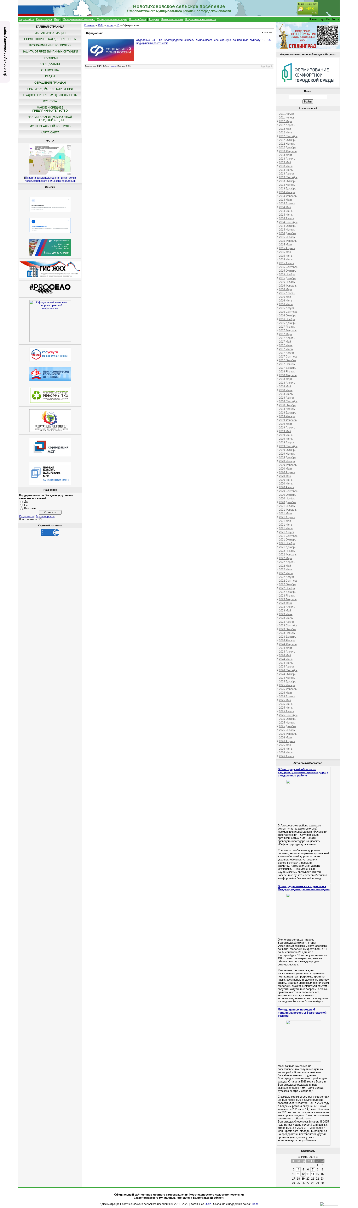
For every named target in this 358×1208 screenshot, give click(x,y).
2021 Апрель (287, 517)
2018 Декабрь (287, 412)
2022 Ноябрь (287, 588)
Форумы (154, 19)
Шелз (255, 1204)
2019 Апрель (287, 427)
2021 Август (286, 532)
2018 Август (286, 397)
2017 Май (285, 341)
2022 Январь (287, 550)
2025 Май (285, 700)
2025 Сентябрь (288, 715)
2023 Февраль (288, 599)
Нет (26, 505)
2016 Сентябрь (288, 311)
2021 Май (285, 520)
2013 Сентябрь (288, 177)
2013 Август (286, 173)
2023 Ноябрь (287, 633)
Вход (57, 19)
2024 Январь (287, 640)
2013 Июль (286, 169)
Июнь (109, 25)
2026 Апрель (287, 741)
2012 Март (285, 121)
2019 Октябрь (287, 449)
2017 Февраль (288, 330)
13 (117, 25)
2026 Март (285, 737)
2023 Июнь (286, 614)
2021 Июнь (286, 524)
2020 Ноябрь (287, 498)
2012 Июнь (286, 132)
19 (303, 1178)
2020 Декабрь (287, 502)
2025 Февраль (288, 689)
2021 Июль (286, 528)
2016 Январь (287, 281)
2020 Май (285, 476)
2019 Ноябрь (287, 453)
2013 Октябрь (287, 181)
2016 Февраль (288, 285)
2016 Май (285, 296)
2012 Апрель (287, 125)
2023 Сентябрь (288, 625)
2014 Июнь (286, 210)
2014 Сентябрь (288, 222)
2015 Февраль (288, 240)
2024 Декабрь (287, 681)
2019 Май (285, 431)
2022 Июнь (286, 569)
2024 (100, 25)
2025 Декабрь (287, 726)
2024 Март (285, 647)
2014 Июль (286, 214)
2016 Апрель (287, 293)
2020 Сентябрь (288, 491)
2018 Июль (286, 393)
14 (312, 1174)
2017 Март (285, 334)
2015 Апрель (287, 248)
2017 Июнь (286, 345)
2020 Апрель (287, 472)
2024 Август (286, 666)
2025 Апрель (287, 696)
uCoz (208, 1204)
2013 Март (285, 154)
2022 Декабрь (287, 591)
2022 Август (286, 576)
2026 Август (286, 756)
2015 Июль (286, 259)
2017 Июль (286, 349)
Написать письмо (172, 19)
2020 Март (285, 468)
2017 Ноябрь (287, 364)
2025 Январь (287, 685)
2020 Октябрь (287, 494)
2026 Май (285, 745)
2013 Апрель (287, 158)
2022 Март (285, 558)
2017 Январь (287, 326)
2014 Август (286, 218)
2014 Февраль (288, 196)
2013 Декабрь (287, 188)
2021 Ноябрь (287, 543)
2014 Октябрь (287, 225)
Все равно (30, 508)
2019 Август (286, 442)
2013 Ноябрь (287, 184)
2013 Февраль (288, 151)
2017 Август (286, 352)
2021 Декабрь (287, 547)
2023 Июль (286, 618)
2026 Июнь (286, 748)
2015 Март (285, 244)
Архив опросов (45, 516)
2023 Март (285, 603)
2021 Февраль (288, 509)
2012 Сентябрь (288, 136)
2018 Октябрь (287, 405)
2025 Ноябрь (287, 722)
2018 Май (285, 386)
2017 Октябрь (287, 360)
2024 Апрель (287, 651)
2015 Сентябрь (288, 266)
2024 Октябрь (287, 674)
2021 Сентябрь (288, 535)
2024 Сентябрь (288, 670)
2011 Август (286, 113)
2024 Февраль (288, 644)
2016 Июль (286, 304)
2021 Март (285, 513)
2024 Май (285, 655)
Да (26, 501)
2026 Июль (286, 752)
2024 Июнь (286, 659)
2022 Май (285, 565)
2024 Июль (286, 662)
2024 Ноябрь (287, 677)
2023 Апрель (287, 606)
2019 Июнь (286, 435)
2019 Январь (287, 416)
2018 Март (285, 379)
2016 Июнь (286, 300)
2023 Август (286, 621)
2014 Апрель (287, 203)
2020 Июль (286, 483)
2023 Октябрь (287, 629)
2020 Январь (287, 461)
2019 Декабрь (287, 457)
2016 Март (285, 289)
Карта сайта (26, 19)
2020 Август (286, 487)
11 (298, 1174)
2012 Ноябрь (287, 143)
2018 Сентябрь (288, 401)
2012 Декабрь (287, 147)
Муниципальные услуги (112, 19)
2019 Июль (286, 438)
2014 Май (285, 207)
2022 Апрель (287, 562)
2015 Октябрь (287, 270)
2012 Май (285, 128)
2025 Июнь (286, 703)
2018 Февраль (288, 375)
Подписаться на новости (200, 19)
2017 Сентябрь (288, 356)
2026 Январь (287, 730)
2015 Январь (287, 237)
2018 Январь (287, 371)
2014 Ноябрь (287, 229)
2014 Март (285, 199)
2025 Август (286, 711)
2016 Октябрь (287, 315)
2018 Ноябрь (287, 408)
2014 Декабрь (287, 233)
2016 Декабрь (287, 323)
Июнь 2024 (308, 1156)
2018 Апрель (287, 382)
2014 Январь (287, 192)
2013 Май (285, 162)
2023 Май (285, 610)
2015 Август (286, 263)
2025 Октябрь (287, 718)
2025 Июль (286, 707)
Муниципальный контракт (79, 19)
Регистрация (44, 19)
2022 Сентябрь (288, 580)
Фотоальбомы (137, 19)
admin (113, 66)
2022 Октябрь (287, 584)
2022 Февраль (288, 554)
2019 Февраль (288, 420)
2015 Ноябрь (287, 274)
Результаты (26, 516)
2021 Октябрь (287, 539)
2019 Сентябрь (288, 446)
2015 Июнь (286, 255)
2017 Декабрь (287, 367)
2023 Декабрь (287, 636)
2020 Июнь (286, 479)
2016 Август (286, 308)
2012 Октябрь (287, 140)
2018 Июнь (286, 390)
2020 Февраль (288, 464)
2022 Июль (286, 573)
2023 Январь (287, 595)
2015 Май (285, 252)
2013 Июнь (286, 166)
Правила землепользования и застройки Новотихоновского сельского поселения (50, 179)
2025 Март (285, 692)
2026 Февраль (288, 733)
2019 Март (285, 423)
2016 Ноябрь (287, 319)
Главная (89, 25)
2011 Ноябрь (287, 117)
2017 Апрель (287, 337)
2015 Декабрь (287, 278)
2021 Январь (287, 506)
